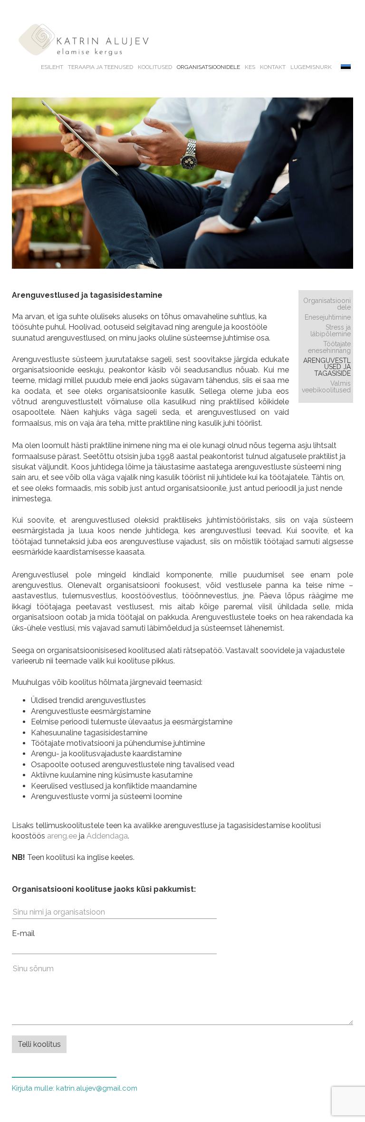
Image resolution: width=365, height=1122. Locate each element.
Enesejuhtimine (328, 317)
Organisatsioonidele (208, 67)
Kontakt (273, 67)
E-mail (23, 933)
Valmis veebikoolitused (326, 387)
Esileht (52, 67)
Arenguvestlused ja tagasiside (327, 367)
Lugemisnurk (311, 67)
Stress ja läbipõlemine (330, 330)
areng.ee (62, 835)
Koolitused (155, 67)
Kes (250, 67)
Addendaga (107, 835)
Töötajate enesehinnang (329, 347)
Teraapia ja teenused (100, 67)
